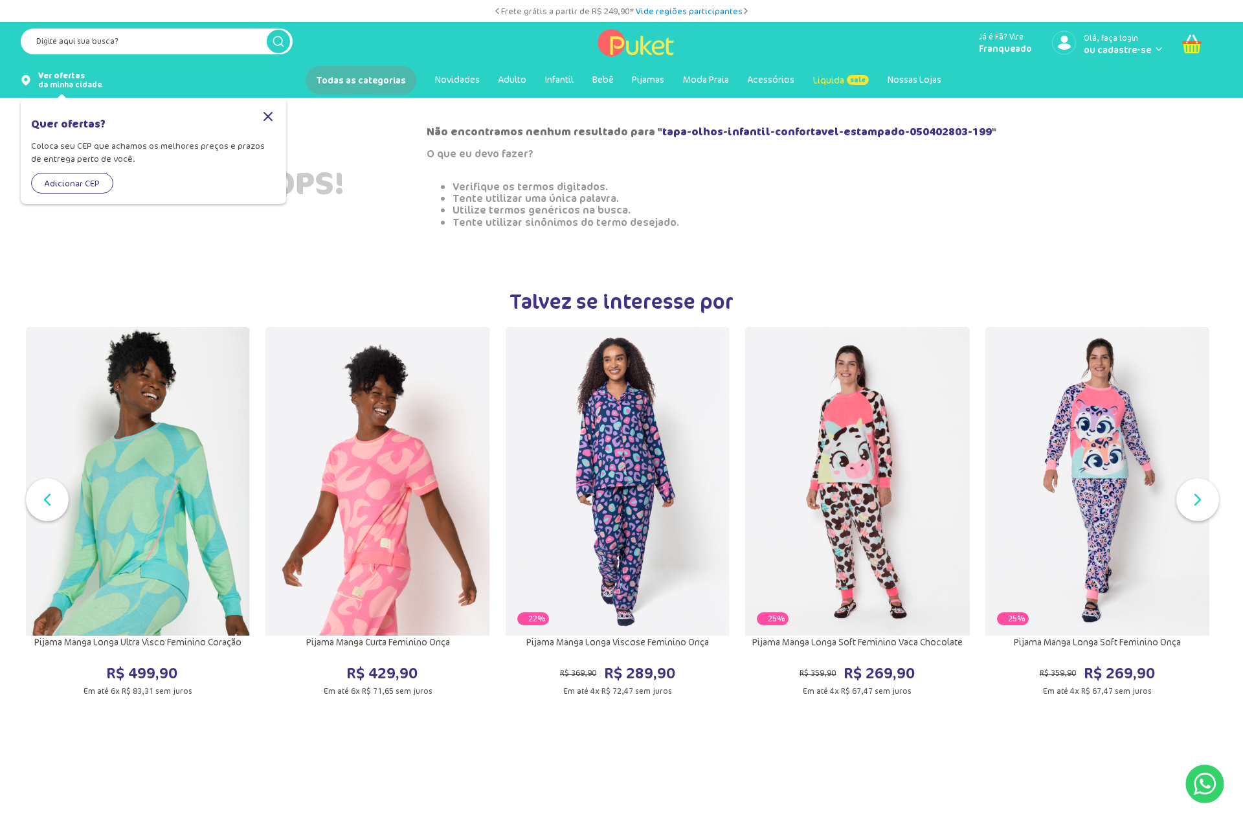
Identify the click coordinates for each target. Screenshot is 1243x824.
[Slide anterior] (497, 11)
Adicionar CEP (72, 183)
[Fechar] (268, 117)
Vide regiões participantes (689, 11)
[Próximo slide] (746, 11)
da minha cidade (70, 80)
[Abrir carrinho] (1191, 44)
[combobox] (157, 44)
